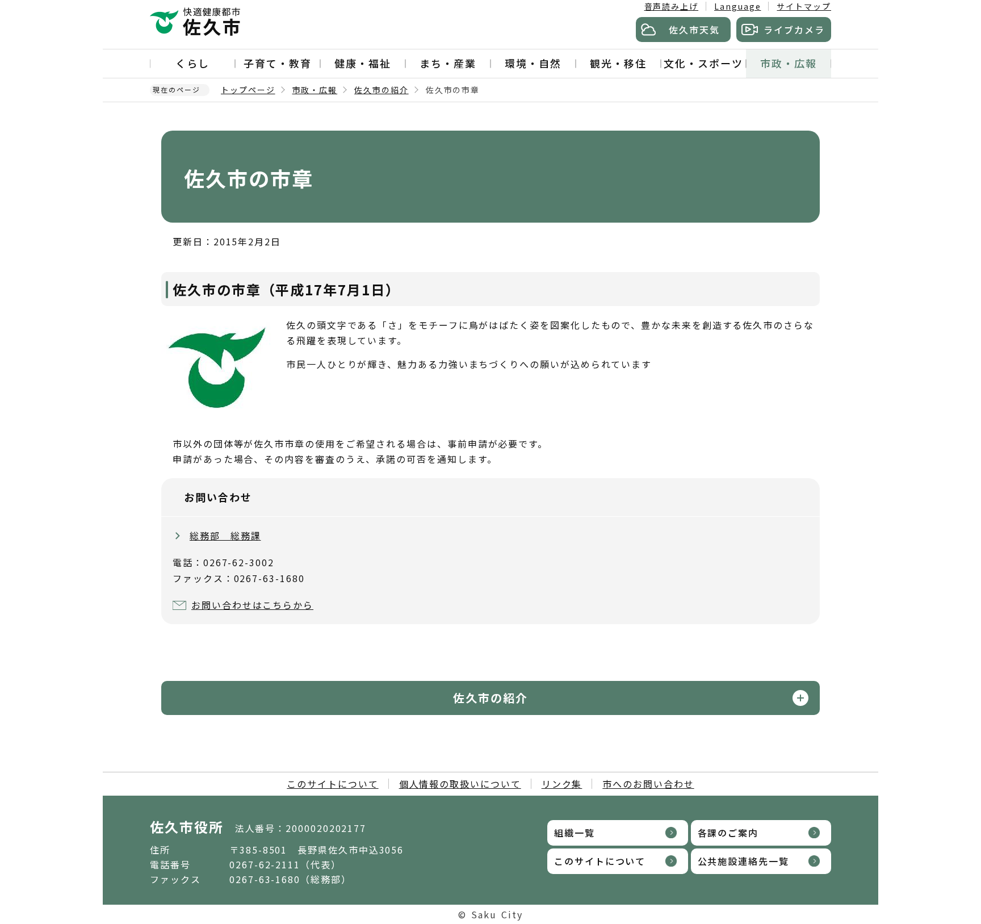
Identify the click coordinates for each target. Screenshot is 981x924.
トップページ (248, 89)
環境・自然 (533, 63)
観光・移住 (618, 63)
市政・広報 (788, 63)
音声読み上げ (671, 6)
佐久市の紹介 (381, 89)
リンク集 (562, 784)
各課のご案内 (728, 832)
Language (737, 6)
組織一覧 (574, 832)
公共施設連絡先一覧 (743, 861)
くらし (192, 63)
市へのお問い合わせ (648, 784)
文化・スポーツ (703, 63)
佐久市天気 (694, 29)
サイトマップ (804, 6)
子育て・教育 (278, 63)
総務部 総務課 (225, 535)
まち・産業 (448, 63)
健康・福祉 (362, 63)
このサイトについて (332, 784)
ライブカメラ (794, 29)
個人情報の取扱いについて (460, 784)
